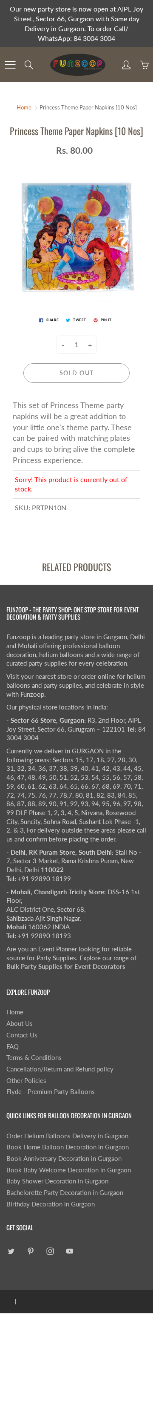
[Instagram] (49, 1251)
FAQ (12, 1046)
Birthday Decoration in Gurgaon (50, 1204)
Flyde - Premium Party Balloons (50, 1091)
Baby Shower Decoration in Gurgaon (57, 1181)
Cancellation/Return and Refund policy (59, 1069)
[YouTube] (69, 1251)
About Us (19, 1023)
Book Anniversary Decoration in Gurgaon (64, 1158)
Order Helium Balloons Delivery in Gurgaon (67, 1136)
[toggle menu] (10, 64)
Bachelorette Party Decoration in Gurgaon (64, 1192)
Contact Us (21, 1035)
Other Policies (26, 1080)
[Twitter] (10, 1251)
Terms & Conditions (34, 1057)
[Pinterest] (30, 1251)
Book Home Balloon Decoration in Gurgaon (67, 1147)
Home (24, 107)
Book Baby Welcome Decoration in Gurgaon (68, 1170)
